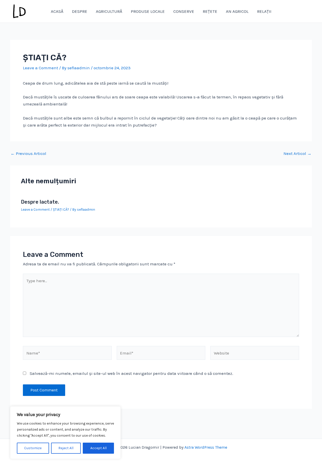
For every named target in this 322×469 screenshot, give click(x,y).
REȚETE (210, 11)
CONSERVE (183, 11)
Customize (33, 448)
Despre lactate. (40, 202)
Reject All (65, 448)
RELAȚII (264, 11)
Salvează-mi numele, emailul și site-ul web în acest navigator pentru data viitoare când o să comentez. (131, 373)
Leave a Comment (40, 67)
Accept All (98, 448)
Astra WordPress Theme (205, 447)
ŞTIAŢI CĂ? (61, 209)
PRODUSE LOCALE (148, 11)
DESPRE (79, 11)
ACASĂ (57, 11)
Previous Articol (28, 153)
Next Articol (297, 153)
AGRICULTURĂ (109, 11)
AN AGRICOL (237, 11)
